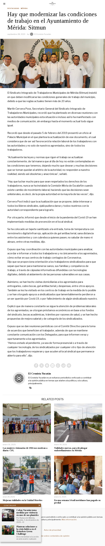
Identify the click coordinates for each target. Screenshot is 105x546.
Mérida (24, 8)
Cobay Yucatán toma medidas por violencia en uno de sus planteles (27, 512)
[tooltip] (36, 365)
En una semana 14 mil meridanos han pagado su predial (77, 501)
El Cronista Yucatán (42, 34)
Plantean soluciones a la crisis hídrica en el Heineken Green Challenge (26, 530)
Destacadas (13, 8)
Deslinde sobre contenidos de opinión (52, 536)
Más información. (69, 519)
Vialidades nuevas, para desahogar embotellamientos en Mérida (70, 449)
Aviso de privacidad (52, 530)
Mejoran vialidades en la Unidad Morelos (22, 500)
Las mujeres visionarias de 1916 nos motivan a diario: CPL (25, 449)
